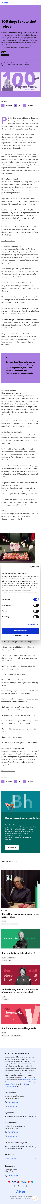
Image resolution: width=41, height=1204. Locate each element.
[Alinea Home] (20, 1191)
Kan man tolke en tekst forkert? (20, 945)
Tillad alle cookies (20, 630)
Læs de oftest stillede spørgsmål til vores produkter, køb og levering (19, 1147)
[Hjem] (5, 2)
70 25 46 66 (13, 1102)
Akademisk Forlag (29, 1082)
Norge (26, 1084)
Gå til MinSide (10, 1158)
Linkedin (28, 105)
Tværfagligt (7, 933)
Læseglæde (7, 997)
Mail (18, 105)
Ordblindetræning (11, 1086)
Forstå (21, 1086)
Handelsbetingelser (16, 1198)
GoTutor (12, 1084)
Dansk (4, 52)
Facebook (7, 105)
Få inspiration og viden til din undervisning (19, 1116)
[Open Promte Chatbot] (35, 1198)
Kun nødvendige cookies (20, 636)
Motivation (5, 54)
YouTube (23, 1186)
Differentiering (8, 958)
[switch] (36, 605)
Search (33, 2)
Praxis (7, 1084)
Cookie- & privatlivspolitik (25, 1196)
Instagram (13, 1186)
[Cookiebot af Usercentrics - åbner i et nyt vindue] (30, 567)
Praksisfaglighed (18, 1036)
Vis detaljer (31, 624)
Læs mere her (12, 847)
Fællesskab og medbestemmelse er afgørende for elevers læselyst (20, 982)
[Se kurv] (29, 2)
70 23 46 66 (13, 1132)
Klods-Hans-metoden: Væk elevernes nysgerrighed (20, 897)
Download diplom (8, 771)
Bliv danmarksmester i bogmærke (20, 1020)
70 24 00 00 (13, 1176)
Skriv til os (12, 1106)
